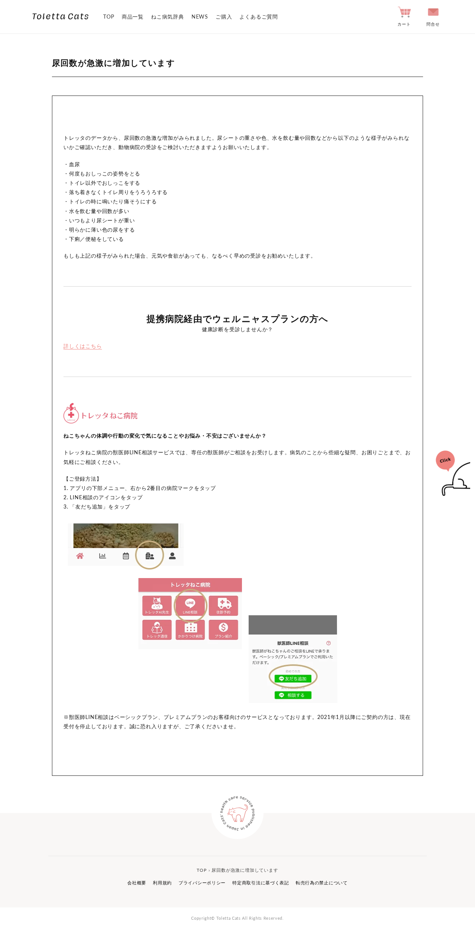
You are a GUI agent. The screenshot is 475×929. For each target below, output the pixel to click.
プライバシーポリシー (202, 883)
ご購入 (224, 16)
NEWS (199, 16)
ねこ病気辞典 (167, 16)
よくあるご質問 (258, 16)
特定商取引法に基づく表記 (260, 883)
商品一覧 (133, 16)
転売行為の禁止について (322, 883)
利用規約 (162, 883)
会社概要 (136, 883)
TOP (108, 16)
